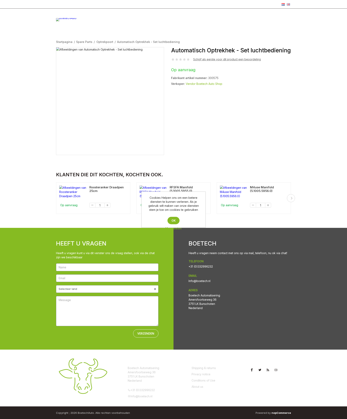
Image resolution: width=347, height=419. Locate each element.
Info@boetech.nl (101, 3)
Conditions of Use (203, 380)
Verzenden (145, 333)
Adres (193, 290)
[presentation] (291, 198)
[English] (288, 4)
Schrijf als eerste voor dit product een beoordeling (227, 59)
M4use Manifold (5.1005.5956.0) (262, 189)
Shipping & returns (204, 368)
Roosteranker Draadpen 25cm (106, 189)
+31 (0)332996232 (71, 3)
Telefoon (196, 261)
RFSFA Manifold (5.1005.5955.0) (181, 189)
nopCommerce (281, 412)
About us (197, 386)
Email (193, 275)
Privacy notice (201, 374)
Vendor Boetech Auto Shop (204, 83)
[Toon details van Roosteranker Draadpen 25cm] (72, 192)
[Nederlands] (283, 4)
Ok (173, 220)
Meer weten (173, 228)
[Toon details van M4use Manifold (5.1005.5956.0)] (233, 192)
